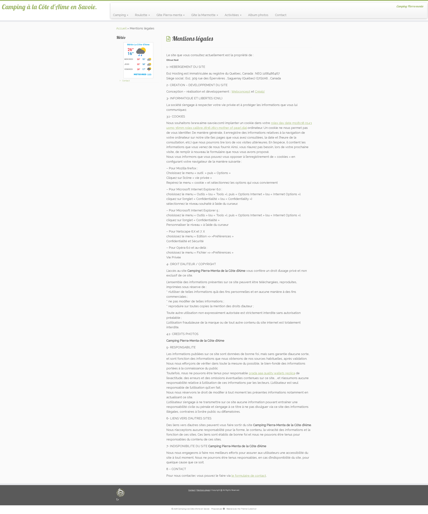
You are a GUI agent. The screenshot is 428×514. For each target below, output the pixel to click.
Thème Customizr (248, 509)
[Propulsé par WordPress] (224, 508)
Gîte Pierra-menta (169, 15)
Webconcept (240, 91)
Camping (120, 15)
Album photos (258, 15)
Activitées (232, 15)
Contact (280, 15)
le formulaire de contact (248, 475)
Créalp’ (260, 91)
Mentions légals (203, 490)
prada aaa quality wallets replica (272, 373)
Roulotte (141, 15)
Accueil (121, 28)
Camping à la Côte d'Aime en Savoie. (49, 7)
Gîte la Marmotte (203, 15)
